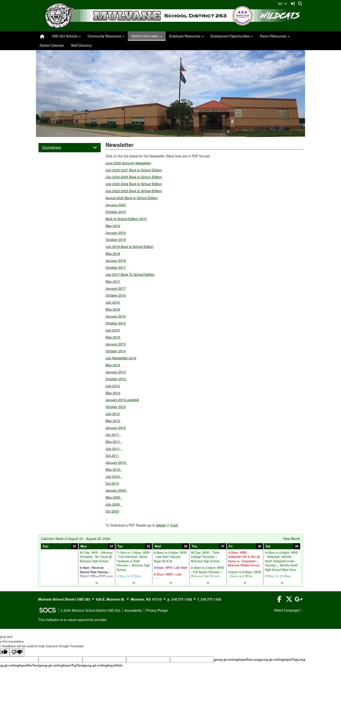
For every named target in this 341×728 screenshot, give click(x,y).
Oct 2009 (112, 511)
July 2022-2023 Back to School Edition (134, 190)
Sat (268, 546)
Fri (231, 546)
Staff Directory (81, 45)
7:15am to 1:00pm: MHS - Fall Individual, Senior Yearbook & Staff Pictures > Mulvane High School (133, 561)
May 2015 (113, 337)
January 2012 (116, 427)
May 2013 (113, 392)
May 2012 (113, 420)
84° (281, 3)
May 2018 (113, 253)
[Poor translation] (17, 652)
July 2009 (114, 504)
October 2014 (116, 351)
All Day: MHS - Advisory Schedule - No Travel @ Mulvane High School (96, 556)
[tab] (70, 147)
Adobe (161, 525)
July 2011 (114, 448)
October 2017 (116, 267)
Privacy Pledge (157, 610)
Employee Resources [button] (185, 36)
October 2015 (116, 323)
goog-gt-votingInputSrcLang (237, 659)
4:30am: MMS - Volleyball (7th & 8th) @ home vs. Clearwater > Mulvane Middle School (244, 559)
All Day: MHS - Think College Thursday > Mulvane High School (205, 556)
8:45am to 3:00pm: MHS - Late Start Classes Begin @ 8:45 (170, 556)
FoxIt (174, 525)
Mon (83, 546)
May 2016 (113, 309)
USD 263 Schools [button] (65, 36)
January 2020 (116, 204)
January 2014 (116, 372)
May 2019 (113, 225)
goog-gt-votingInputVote (103, 665)
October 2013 (116, 379)
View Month (291, 538)
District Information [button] (145, 36)
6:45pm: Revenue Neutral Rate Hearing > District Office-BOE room (96, 572)
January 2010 (117, 462)
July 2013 (113, 386)
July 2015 (113, 330)
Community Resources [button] (105, 36)
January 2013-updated (122, 399)
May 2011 (114, 441)
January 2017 (116, 288)
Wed (157, 546)
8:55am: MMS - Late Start (167, 576)
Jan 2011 (113, 434)
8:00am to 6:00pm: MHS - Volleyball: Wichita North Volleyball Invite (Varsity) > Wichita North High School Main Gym (281, 561)
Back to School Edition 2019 (126, 218)
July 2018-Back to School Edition (130, 246)
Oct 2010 (112, 483)
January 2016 (116, 316)
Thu (194, 546)
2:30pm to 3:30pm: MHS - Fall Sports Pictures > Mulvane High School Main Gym (207, 574)
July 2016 (113, 302)
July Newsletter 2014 (121, 358)
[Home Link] (42, 36)
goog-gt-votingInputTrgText (61, 665)
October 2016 (116, 295)
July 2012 (113, 413)
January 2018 (116, 260)
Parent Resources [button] (273, 36)
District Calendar (52, 45)
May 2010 (114, 469)
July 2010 (114, 476)
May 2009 (114, 497)
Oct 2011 (112, 455)
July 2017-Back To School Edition (130, 274)
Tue (119, 546)
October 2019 (116, 211)
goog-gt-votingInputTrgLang (282, 659)
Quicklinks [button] (56, 147)
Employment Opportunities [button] (231, 36)
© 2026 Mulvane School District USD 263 (90, 610)
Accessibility (133, 610)
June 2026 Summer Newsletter (128, 163)
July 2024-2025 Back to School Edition (134, 177)
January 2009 (117, 490)
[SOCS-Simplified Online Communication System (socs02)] (47, 610)
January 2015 (116, 344)
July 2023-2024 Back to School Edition (134, 184)
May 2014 (113, 365)
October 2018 (116, 239)
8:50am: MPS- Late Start (170, 568)
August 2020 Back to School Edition (132, 197)
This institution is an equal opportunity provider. (72, 619)
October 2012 (116, 406)
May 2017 (113, 281)
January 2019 (116, 232)
